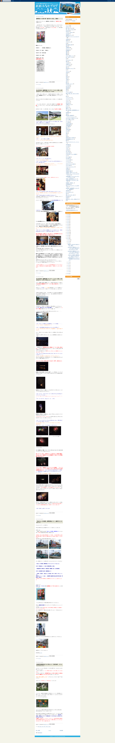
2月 (69, 270)
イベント (39, 84)
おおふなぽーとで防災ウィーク (71, 118)
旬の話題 (67, 33)
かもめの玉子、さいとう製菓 (71, 154)
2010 (68, 273)
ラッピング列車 (68, 92)
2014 (68, 233)
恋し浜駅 (67, 130)
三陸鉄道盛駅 (68, 125)
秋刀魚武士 (68, 196)
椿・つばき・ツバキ (69, 57)
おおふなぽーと (68, 60)
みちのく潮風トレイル (70, 55)
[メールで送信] (49, 82)
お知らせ (67, 26)
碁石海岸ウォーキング (70, 68)
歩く (66, 132)
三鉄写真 (67, 169)
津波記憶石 (68, 190)
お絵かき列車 (68, 152)
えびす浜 (67, 150)
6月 (69, 263)
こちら (41, 652)
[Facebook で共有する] (53, 82)
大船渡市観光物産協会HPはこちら (72, 210)
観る (66, 82)
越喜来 (67, 76)
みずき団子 (68, 158)
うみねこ (67, 148)
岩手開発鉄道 (68, 184)
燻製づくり (68, 108)
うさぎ (67, 147)
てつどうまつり (68, 97)
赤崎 (66, 114)
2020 (68, 224)
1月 (69, 271)
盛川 (66, 193)
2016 (68, 230)
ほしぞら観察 (68, 157)
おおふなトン (68, 48)
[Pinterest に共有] (54, 82)
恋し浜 (67, 105)
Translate (73, 20)
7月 (69, 262)
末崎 (66, 89)
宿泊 (66, 67)
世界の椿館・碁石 (69, 44)
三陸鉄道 (67, 39)
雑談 (66, 61)
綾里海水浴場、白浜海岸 (70, 137)
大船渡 (67, 79)
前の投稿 (61, 730)
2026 (68, 214)
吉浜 (66, 78)
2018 (68, 227)
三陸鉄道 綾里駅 (69, 123)
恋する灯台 (68, 86)
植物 (66, 54)
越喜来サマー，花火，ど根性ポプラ (72, 199)
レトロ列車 (68, 122)
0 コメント (47, 82)
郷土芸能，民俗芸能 (69, 115)
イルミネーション (69, 98)
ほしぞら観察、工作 (69, 119)
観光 (66, 140)
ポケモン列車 (68, 165)
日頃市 (67, 72)
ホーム (50, 730)
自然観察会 (68, 112)
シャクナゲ (68, 161)
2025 (68, 216)
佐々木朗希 (68, 126)
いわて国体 (68, 145)
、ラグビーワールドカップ (70, 116)
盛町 (66, 51)
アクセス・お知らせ (69, 32)
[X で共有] (51, 82)
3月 (69, 268)
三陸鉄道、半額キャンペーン (71, 172)
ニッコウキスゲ (68, 162)
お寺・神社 (68, 151)
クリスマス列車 (68, 159)
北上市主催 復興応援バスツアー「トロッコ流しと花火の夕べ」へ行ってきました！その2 (49, 91)
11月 (69, 241)
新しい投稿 (38, 730)
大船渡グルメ (68, 64)
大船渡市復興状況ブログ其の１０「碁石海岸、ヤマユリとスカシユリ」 (74, 259)
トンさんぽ (68, 85)
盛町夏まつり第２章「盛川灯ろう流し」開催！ (47, 18)
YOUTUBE (68, 144)
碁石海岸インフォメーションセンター (72, 36)
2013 (68, 235)
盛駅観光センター (69, 35)
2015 (68, 232)
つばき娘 (67, 62)
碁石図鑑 (67, 50)
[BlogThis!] (50, 82)
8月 (69, 243)
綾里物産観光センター (70, 139)
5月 (69, 265)
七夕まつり (68, 101)
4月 (69, 266)
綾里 (66, 46)
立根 (66, 136)
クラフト (67, 100)
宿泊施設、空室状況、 (70, 182)
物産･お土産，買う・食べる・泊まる (72, 93)
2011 (68, 238)
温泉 (66, 133)
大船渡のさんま (68, 104)
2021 (68, 222)
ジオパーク (68, 71)
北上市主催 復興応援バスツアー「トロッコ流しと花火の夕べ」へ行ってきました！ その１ (49, 279)
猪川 (66, 96)
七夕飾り (67, 168)
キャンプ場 (68, 65)
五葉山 (67, 40)
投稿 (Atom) (40, 732)
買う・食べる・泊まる (47, 726)
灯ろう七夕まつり (69, 192)
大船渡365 (67, 47)
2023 (68, 219)
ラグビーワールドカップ (70, 166)
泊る (66, 90)
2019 (68, 225)
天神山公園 (68, 129)
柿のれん (67, 107)
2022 (68, 221)
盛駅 (66, 53)
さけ (66, 155)
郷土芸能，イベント (69, 83)
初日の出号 (68, 103)
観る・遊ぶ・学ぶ (41, 726)
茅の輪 (67, 197)
